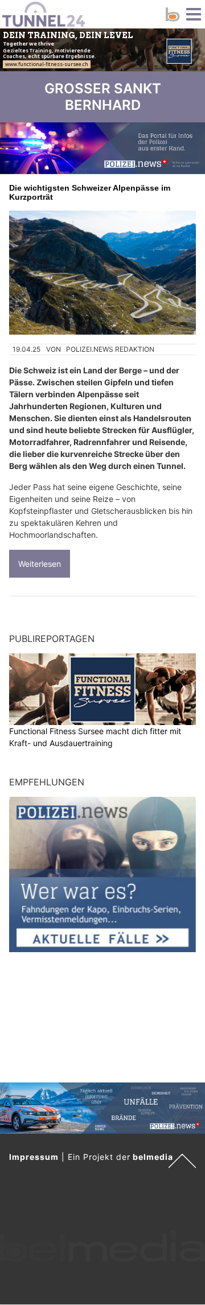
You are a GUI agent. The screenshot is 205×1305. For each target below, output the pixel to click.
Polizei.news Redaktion (110, 349)
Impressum (34, 1157)
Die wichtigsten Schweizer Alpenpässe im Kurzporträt (89, 192)
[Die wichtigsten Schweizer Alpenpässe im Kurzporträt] (102, 273)
